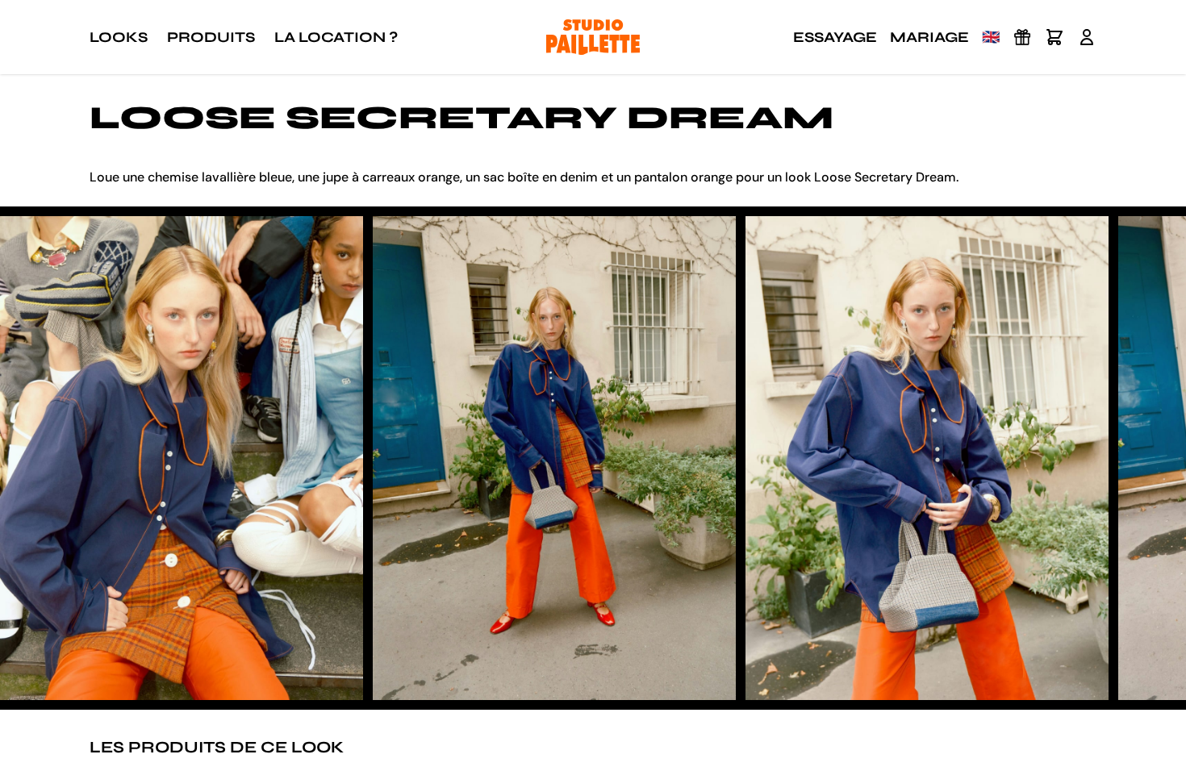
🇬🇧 (991, 37)
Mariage (929, 37)
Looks (119, 37)
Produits (211, 37)
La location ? (336, 37)
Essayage (835, 37)
